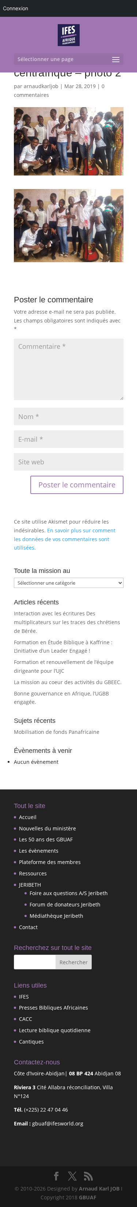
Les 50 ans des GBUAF (46, 839)
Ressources (33, 873)
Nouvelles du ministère (47, 828)
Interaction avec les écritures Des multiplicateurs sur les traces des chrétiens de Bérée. (67, 622)
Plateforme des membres (50, 862)
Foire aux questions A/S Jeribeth (69, 893)
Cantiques (31, 1041)
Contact (28, 927)
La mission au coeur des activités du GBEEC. (68, 682)
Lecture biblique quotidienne (55, 1030)
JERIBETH (30, 884)
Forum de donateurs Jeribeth (65, 904)
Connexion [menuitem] (15, 8)
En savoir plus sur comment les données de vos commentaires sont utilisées (64, 539)
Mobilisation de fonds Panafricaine (56, 731)
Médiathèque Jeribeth (56, 915)
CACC (25, 1018)
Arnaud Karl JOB (99, 1188)
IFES (24, 996)
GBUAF (87, 1197)
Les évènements (38, 850)
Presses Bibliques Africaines (53, 1007)
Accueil (28, 817)
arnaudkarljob (41, 86)
